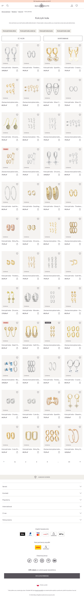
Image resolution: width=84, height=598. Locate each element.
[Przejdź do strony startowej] (42, 5)
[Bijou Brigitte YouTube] (54, 561)
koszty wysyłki (39, 590)
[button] (71, 5)
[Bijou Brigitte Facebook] (35, 561)
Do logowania (42, 576)
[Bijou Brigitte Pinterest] (48, 561)
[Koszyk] (81, 5)
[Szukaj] (7, 5)
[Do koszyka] (17, 70)
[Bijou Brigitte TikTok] (29, 561)
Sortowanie (63, 38)
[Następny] (80, 462)
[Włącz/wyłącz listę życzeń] (17, 45)
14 (69, 462)
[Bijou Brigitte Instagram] (42, 561)
